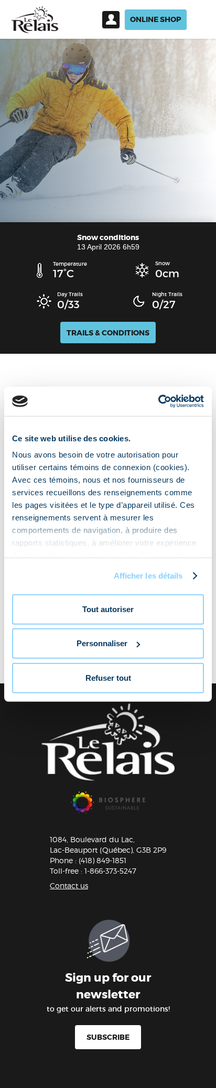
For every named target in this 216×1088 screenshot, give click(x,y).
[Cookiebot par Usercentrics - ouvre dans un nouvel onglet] (158, 401)
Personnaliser (102, 643)
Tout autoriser (108, 608)
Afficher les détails (148, 575)
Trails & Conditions (108, 333)
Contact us (69, 885)
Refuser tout (108, 677)
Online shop (155, 19)
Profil (111, 19)
